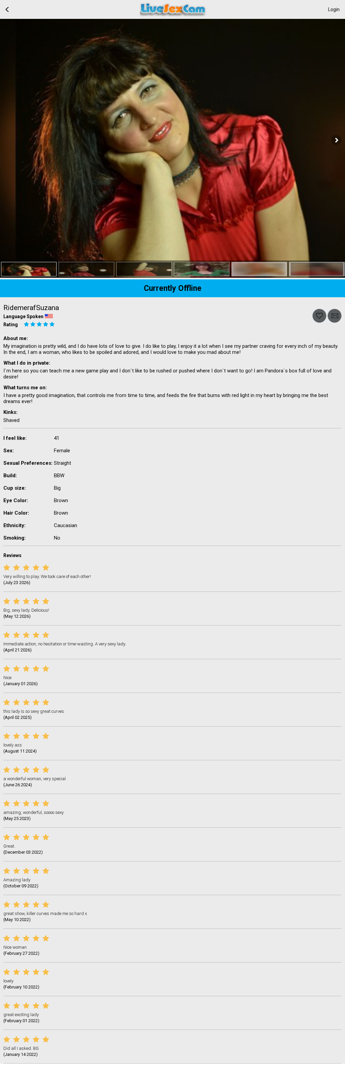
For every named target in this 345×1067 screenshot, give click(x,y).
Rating (10, 324)
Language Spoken (23, 316)
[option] (29, 269)
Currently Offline (172, 288)
